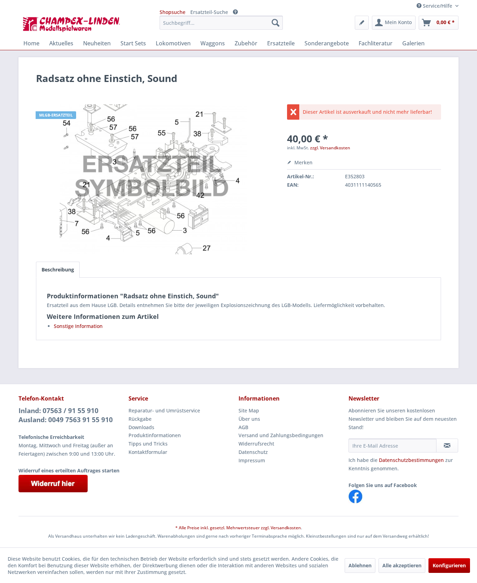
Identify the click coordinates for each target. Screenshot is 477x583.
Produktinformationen (155, 435)
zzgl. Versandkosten (330, 148)
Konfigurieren (449, 565)
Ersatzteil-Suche (209, 12)
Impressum (252, 460)
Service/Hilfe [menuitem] (437, 5)
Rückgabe (140, 419)
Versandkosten (286, 528)
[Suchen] (275, 23)
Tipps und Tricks (148, 443)
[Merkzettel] (362, 23)
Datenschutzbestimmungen (411, 460)
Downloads (141, 427)
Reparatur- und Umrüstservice (164, 410)
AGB (243, 427)
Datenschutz (253, 452)
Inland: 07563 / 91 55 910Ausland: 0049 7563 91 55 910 (66, 415)
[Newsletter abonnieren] (447, 446)
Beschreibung (58, 269)
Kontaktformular (148, 452)
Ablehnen (360, 565)
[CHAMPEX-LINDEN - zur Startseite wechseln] (73, 24)
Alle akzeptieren (401, 565)
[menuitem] (221, 23)
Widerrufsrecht (256, 443)
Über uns (249, 419)
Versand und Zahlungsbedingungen (281, 435)
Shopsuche (172, 12)
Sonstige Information (78, 326)
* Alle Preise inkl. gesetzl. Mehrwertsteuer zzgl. (223, 528)
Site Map (249, 410)
